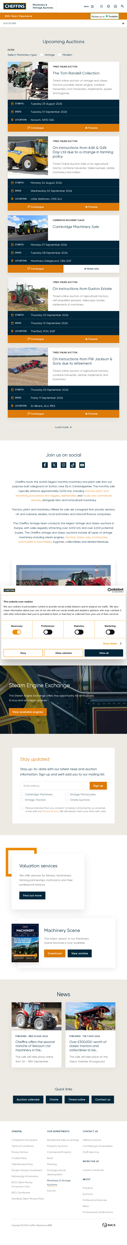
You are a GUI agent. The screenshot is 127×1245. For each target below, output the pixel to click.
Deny (23, 653)
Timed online (76, 1099)
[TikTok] (73, 465)
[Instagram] (63, 465)
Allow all (104, 653)
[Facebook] (45, 465)
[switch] (48, 632)
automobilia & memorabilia (35, 541)
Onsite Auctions (80, 799)
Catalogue (37, 127)
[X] (54, 465)
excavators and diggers (45, 495)
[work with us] (115, 6)
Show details (110, 643)
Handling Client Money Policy (28, 1198)
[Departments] (101, 6)
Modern (67, 54)
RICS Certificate (21, 1192)
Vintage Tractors (35, 799)
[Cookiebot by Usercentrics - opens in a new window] (109, 590)
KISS (50, 1225)
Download (55, 953)
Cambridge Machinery (39, 794)
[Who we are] (108, 6)
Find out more (32, 895)
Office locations (92, 1139)
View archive (79, 953)
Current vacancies (93, 1170)
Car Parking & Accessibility (98, 1146)
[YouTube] (82, 465)
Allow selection (63, 653)
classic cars (84, 537)
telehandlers (69, 495)
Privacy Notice (50, 811)
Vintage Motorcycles (83, 794)
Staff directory (91, 1152)
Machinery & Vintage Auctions (43, 6)
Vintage (50, 54)
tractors (90, 491)
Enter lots (93, 268)
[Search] (122, 6)
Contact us (102, 1099)
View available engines (28, 712)
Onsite (54, 1099)
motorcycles (99, 537)
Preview (93, 127)
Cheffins (14, 6)
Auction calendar (28, 1099)
